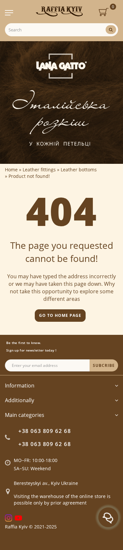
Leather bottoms (79, 169)
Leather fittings (39, 169)
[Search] (111, 29)
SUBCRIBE (104, 365)
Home (11, 169)
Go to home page (60, 315)
